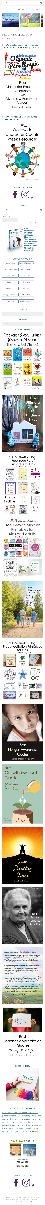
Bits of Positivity (22, 17)
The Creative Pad (26, 1202)
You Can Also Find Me (22, 1141)
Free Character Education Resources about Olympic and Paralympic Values (20, 46)
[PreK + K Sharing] (15, 1156)
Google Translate (38, 222)
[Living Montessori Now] (22, 1170)
